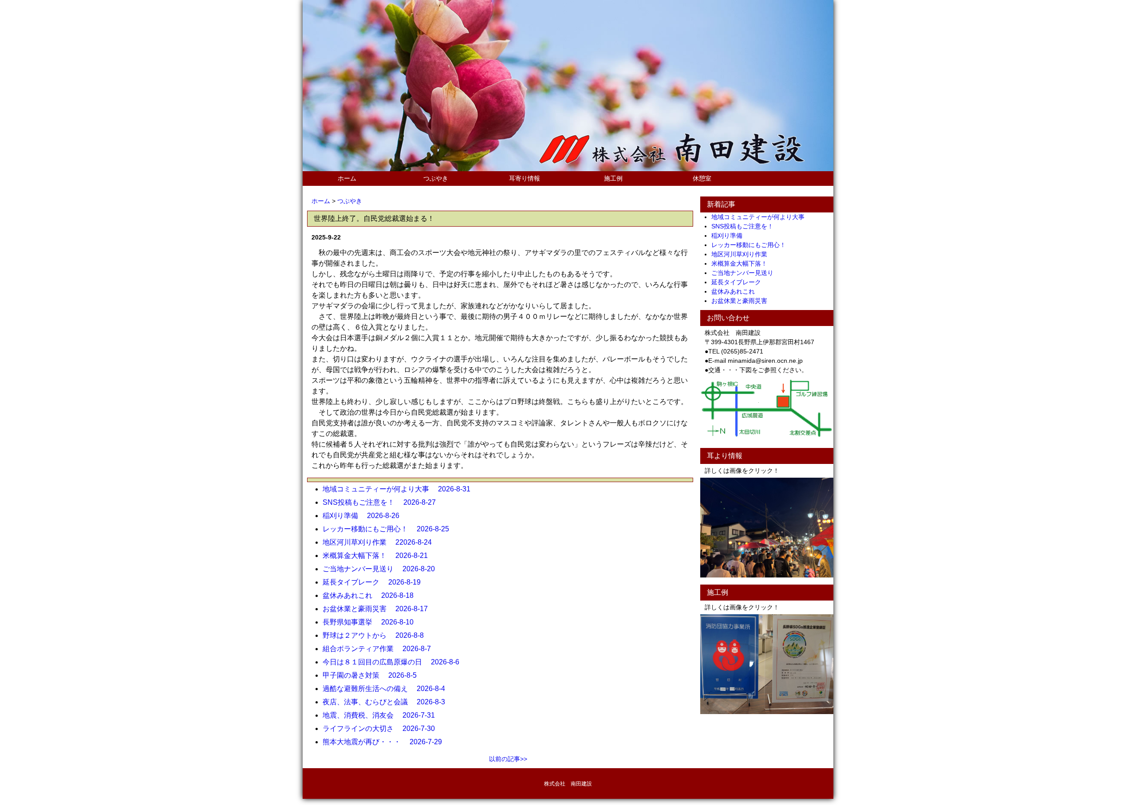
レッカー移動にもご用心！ (751, 244)
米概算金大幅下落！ (742, 263)
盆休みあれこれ (736, 291)
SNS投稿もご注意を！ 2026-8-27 (383, 502)
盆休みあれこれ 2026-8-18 (372, 595)
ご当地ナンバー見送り (745, 272)
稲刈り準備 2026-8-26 (364, 515)
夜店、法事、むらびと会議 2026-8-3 (387, 702)
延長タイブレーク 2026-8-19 (375, 582)
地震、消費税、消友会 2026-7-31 (382, 715)
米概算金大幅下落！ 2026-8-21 (379, 555)
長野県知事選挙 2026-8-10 (372, 622)
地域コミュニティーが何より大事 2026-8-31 (400, 489)
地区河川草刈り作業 (742, 254)
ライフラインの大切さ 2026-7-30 (382, 728)
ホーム (347, 178)
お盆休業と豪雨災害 (742, 300)
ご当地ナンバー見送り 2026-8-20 (382, 569)
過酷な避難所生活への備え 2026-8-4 (387, 688)
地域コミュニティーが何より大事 (761, 216)
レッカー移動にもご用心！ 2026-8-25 (389, 529)
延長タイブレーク (739, 282)
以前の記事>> (508, 758)
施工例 (613, 178)
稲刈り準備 (730, 235)
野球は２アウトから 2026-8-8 (377, 635)
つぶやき (435, 178)
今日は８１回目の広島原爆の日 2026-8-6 (394, 662)
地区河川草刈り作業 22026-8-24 (381, 542)
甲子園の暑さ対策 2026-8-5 (373, 675)
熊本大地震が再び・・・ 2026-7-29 (386, 742)
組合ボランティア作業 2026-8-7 (380, 648)
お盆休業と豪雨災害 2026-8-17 (379, 609)
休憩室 (702, 178)
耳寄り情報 (524, 178)
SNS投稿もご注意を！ (745, 226)
